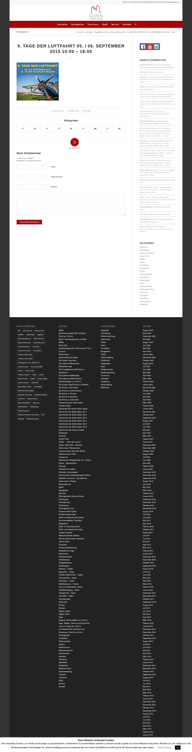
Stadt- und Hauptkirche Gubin (71, 529)
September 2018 (149, 508)
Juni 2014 (147, 647)
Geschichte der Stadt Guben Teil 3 (73, 417)
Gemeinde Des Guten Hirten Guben (73, 408)
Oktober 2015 (148, 599)
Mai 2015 (146, 614)
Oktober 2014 (148, 635)
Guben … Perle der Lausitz (70, 441)
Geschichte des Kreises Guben (162, 96)
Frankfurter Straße (24, 350)
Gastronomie (64, 653)
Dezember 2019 (149, 472)
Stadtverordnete (23, 411)
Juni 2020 (147, 460)
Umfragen (144, 295)
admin (88, 111)
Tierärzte (62, 674)
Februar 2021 (148, 439)
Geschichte (144, 256)
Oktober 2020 (148, 451)
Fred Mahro (37, 350)
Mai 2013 (146, 686)
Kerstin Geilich (42, 378)
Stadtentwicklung (147, 289)
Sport (142, 283)
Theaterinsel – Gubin (67, 593)
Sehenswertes (64, 641)
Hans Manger (144, 214)
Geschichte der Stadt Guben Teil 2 (73, 414)
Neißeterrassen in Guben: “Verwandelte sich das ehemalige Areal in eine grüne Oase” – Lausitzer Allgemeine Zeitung (155, 162)
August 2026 (148, 330)
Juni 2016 (147, 574)
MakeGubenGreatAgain (26, 390)
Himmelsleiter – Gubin (162, 146)
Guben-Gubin (29, 370)
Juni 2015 (147, 611)
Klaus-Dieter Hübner (25, 386)
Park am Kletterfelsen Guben (70, 586)
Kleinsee (62, 466)
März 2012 (147, 728)
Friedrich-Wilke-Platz (25, 354)
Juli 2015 (146, 608)
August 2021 (148, 420)
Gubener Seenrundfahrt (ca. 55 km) (73, 620)
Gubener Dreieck (24, 374)
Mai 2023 (146, 372)
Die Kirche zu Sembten (68, 396)
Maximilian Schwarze (25, 394)
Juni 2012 (147, 719)
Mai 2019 (146, 487)
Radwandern (145, 280)
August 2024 (148, 342)
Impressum (63, 457)
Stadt (105, 24)
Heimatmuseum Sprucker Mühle (72, 451)
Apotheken (63, 662)
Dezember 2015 (149, 593)
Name (53, 166)
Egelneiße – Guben (66, 571)
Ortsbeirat (21, 398)
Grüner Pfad (159, 155)
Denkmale (63, 602)
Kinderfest (34, 382)
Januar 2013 (148, 698)
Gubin (142, 262)
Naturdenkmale (65, 484)
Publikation (144, 277)
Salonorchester (32, 398)
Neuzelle (62, 493)
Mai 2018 (146, 520)
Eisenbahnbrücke (24, 346)
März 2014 (147, 656)
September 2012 (149, 710)
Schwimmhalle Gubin (67, 514)
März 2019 (147, 490)
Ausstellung (144, 250)
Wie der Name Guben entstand (71, 538)
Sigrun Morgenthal (24, 402)
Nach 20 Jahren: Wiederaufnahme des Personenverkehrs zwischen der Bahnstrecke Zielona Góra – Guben (157, 172)
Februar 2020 (148, 466)
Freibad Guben (65, 405)
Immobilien (144, 265)
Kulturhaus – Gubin (66, 580)
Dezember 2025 (149, 336)
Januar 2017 (148, 553)
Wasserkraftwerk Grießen (69, 535)
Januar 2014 (148, 662)
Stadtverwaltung (65, 671)
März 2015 (147, 620)
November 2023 (149, 357)
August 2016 (148, 568)
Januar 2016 (148, 590)
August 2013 (148, 677)
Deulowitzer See (65, 366)
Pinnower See (64, 502)
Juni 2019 (147, 484)
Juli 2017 (146, 535)
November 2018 (149, 502)
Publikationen (64, 559)
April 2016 (147, 580)
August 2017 (148, 532)
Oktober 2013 (148, 671)
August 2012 (148, 713)
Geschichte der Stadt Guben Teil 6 (73, 426)
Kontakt (127, 24)
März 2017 (147, 547)
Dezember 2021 (149, 411)
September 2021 (149, 417)
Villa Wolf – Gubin (66, 595)
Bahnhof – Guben (66, 568)
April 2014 (147, 653)
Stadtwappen (64, 565)
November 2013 (149, 668)
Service (115, 24)
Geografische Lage (66, 550)
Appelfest (40, 334)
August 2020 (148, 454)
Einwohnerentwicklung (68, 547)
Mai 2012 (146, 722)
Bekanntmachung (147, 253)
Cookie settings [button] (164, 747)
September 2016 (149, 565)
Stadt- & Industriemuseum (69, 526)
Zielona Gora (64, 541)
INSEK (32, 378)
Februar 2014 (148, 659)
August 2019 (148, 481)
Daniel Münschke (39, 342)
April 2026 (147, 333)
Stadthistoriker (23, 406)
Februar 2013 (148, 695)
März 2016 (147, 584)
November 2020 (149, 448)
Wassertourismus (66, 650)
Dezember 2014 (149, 629)
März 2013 (147, 692)
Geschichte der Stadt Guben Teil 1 (73, 411)
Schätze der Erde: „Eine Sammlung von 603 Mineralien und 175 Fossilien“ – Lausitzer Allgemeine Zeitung (157, 199)
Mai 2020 (146, 463)
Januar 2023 (148, 384)
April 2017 (147, 544)
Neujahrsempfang (41, 394)
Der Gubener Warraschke (69, 363)
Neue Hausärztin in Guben (154, 72)
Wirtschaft (144, 304)
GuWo (41, 374)
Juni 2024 (147, 345)
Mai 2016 (146, 577)
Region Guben (64, 611)
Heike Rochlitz (23, 378)
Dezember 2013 (149, 665)
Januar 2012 (148, 734)
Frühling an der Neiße (25, 358)
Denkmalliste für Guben (68, 357)
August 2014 (148, 641)
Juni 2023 (147, 369)
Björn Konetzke (39, 338)
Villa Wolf (21, 419)
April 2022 (147, 399)
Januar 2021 (148, 441)
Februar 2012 (148, 731)
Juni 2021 (147, 426)
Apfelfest (21, 334)
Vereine (62, 644)
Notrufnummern (65, 668)
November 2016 (149, 559)
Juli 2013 (146, 680)
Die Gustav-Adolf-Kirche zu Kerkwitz (74, 384)
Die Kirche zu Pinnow (67, 393)
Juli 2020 (146, 457)
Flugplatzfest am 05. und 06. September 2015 (109, 32)
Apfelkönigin (30, 334)
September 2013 (149, 674)
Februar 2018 (148, 526)
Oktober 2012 (148, 707)
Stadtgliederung (65, 562)
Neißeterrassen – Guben (162, 165)
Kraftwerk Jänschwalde (68, 472)
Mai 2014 (146, 650)
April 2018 (147, 523)
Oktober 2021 (148, 414)
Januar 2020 (148, 469)
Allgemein (144, 247)
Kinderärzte (63, 665)
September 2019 (149, 478)
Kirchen (62, 605)
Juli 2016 (146, 571)
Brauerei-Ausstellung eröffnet (160, 214)
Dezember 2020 (149, 445)
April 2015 (147, 617)
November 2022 (149, 387)
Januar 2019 (148, 496)
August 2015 (148, 605)
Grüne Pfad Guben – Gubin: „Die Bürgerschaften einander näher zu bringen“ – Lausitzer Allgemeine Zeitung (156, 189)
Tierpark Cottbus (65, 532)
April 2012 (147, 725)
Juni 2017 (147, 538)
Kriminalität (38, 386)
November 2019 (149, 475)
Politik (142, 271)
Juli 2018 (146, 514)
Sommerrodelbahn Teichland (70, 520)
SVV (43, 414)
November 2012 (149, 704)
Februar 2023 (148, 381)
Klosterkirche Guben (67, 469)
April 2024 (147, 351)
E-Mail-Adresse (57, 176)
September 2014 (149, 638)
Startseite (62, 24)
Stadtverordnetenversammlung (28, 414)
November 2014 (149, 632)
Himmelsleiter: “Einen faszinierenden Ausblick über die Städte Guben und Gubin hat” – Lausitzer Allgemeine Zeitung (156, 143)
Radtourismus (64, 647)
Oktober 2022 (148, 390)
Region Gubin (64, 614)
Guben (142, 259)
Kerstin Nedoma (23, 382)
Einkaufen (63, 544)
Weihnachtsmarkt (33, 419)
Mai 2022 (146, 396)
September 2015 (149, 602)
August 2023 (148, 363)
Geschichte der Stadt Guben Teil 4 (73, 420)
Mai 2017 (146, 541)
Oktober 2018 (148, 505)
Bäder (61, 330)
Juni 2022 (147, 393)
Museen (62, 608)
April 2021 (147, 432)
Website (54, 187)
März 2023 (147, 378)
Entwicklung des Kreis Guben (71, 402)
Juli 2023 (146, 366)
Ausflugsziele (64, 635)
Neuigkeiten (77, 24)
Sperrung (36, 402)
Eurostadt (35, 346)
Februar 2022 (148, 405)
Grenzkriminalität (36, 366)
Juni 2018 (147, 517)
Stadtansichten (146, 286)
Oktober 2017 (148, 529)
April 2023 (147, 375)
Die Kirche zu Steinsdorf (69, 399)
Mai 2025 (146, 339)
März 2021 (147, 435)
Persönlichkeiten (65, 556)
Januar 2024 (148, 354)
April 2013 (147, 689)
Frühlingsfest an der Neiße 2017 (29, 362)
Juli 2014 (146, 644)
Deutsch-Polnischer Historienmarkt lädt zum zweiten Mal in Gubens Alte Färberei (156, 228)
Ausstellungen (64, 599)
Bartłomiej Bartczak (24, 338)
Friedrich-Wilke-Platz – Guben (71, 574)
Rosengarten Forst (66, 508)
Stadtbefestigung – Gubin (69, 590)
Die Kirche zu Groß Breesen (70, 390)
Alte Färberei (27, 330)
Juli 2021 (146, 423)
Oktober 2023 (148, 360)
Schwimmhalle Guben (67, 511)
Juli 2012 (146, 716)
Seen (61, 617)
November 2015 (149, 595)
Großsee (62, 435)
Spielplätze (63, 523)
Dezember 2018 (149, 499)
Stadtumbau (34, 406)
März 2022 (147, 402)
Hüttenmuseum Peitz (153, 202)
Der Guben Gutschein (67, 360)
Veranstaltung (145, 301)
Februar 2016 (148, 586)
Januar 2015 (148, 626)
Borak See (63, 345)
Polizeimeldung (146, 274)
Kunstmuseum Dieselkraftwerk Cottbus (75, 475)
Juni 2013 (147, 683)
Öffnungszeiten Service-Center (71, 496)
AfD (19, 330)
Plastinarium (64, 505)
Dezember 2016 (149, 556)
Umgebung (144, 298)
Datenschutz (64, 354)
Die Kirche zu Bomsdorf (68, 387)
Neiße (61, 487)
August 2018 (148, 511)
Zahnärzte (63, 659)
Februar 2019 (148, 493)
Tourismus (93, 24)
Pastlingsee (63, 499)
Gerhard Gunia (23, 366)
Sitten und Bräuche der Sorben (71, 517)
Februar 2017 (148, 550)
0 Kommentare (73, 111)
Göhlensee (63, 432)
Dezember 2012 (149, 701)
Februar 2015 (148, 623)
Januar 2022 (148, 408)
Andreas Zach (39, 330)
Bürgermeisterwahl (24, 342)
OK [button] (178, 747)
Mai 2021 (146, 430)
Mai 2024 (146, 348)
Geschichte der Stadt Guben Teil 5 (73, 423)
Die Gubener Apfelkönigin (69, 375)
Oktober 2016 (148, 562)
